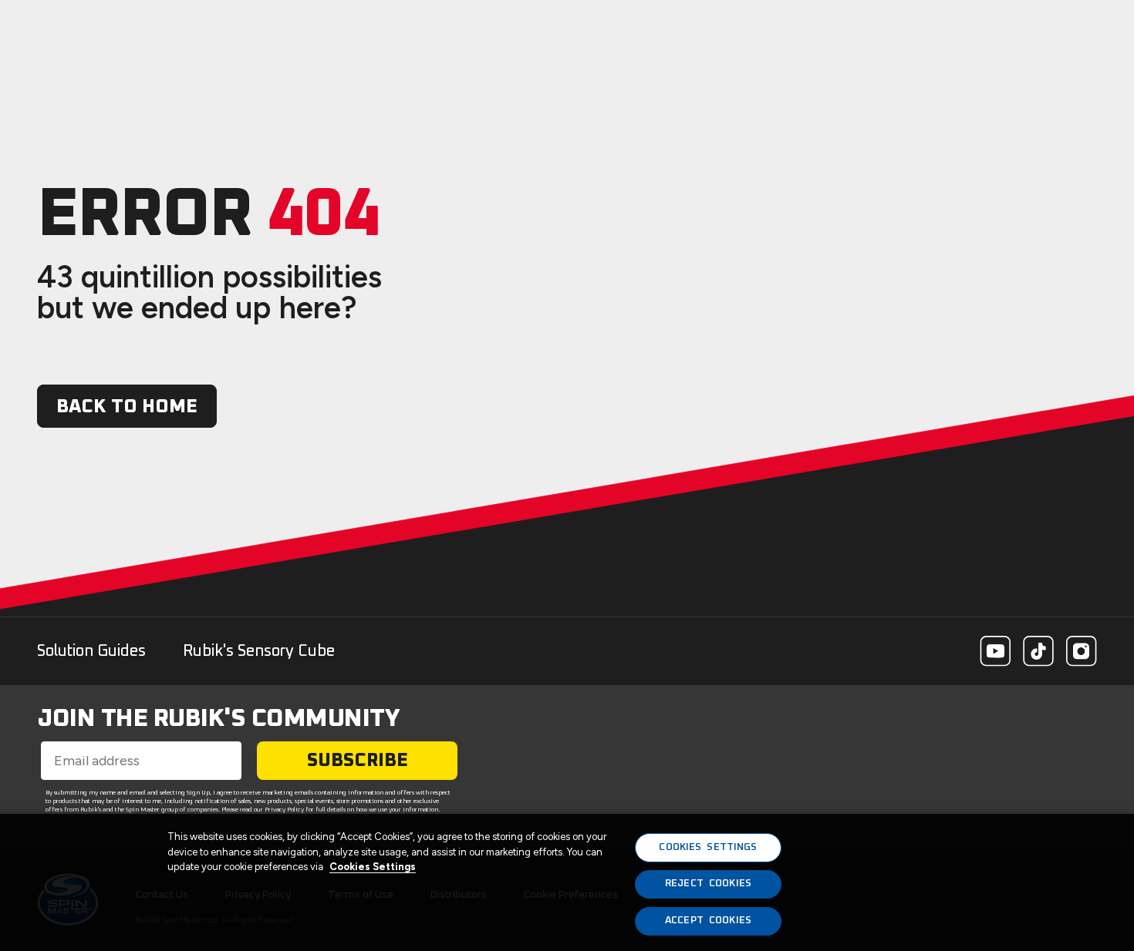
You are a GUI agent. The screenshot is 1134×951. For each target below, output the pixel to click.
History (798, 28)
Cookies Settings (372, 866)
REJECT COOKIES (708, 884)
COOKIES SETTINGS (708, 847)
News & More (1036, 28)
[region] (567, 882)
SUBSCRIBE (357, 760)
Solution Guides (91, 651)
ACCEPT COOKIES (708, 921)
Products (711, 28)
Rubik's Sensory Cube (259, 651)
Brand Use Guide (907, 28)
